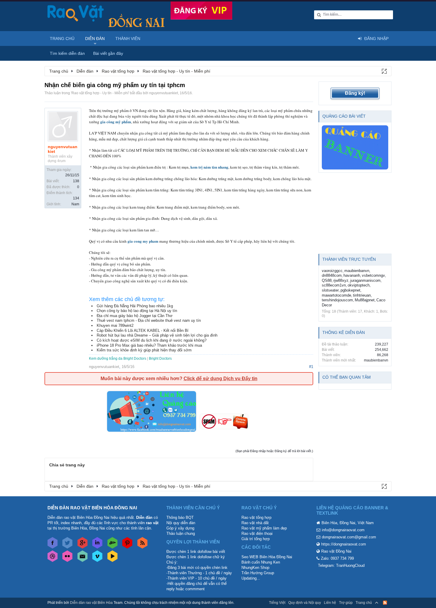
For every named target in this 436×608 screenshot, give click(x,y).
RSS (385, 603)
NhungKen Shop (255, 567)
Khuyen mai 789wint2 (115, 325)
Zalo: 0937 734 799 (337, 558)
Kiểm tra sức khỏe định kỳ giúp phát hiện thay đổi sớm (144, 350)
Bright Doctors (160, 358)
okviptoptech (359, 285)
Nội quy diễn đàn (180, 523)
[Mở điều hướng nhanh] (384, 71)
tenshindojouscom (337, 300)
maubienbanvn (356, 270)
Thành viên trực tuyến (349, 259)
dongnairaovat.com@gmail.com (349, 537)
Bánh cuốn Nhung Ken (260, 562)
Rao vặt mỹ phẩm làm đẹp (264, 528)
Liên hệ (330, 603)
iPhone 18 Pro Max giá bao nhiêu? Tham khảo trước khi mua (149, 345)
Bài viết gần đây (108, 53)
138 (76, 181)
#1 (311, 366)
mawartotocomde (336, 295)
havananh (351, 275)
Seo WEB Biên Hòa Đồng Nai (266, 557)
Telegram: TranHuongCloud (341, 565)
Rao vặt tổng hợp (256, 517)
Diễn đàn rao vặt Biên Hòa (91, 603)
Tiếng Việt (277, 603)
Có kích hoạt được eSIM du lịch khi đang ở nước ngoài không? (151, 340)
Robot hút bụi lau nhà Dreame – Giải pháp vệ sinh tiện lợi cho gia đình (157, 335)
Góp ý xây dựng (180, 528)
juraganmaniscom (365, 280)
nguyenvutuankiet (163, 93)
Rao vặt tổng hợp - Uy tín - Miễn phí (99, 93)
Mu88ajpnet (365, 300)
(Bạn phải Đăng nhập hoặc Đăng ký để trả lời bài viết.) (274, 451)
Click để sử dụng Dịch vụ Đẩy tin (220, 378)
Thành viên (127, 38)
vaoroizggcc (332, 270)
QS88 (327, 280)
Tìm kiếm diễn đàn (67, 53)
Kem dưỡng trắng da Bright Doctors (117, 358)
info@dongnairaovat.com (343, 530)
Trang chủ (62, 38)
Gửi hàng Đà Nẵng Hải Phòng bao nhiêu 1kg (135, 306)
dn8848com (332, 275)
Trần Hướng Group (257, 573)
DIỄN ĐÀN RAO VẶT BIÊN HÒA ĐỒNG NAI (92, 507)
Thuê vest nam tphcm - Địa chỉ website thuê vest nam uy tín (149, 320)
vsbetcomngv (373, 275)
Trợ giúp (346, 603)
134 (76, 198)
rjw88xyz (341, 280)
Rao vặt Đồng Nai (336, 551)
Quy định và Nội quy (304, 603)
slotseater (330, 290)
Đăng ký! (355, 93)
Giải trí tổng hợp (255, 539)
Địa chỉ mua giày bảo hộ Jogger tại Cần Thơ (135, 315)
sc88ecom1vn (334, 285)
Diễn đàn (95, 38)
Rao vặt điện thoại (257, 533)
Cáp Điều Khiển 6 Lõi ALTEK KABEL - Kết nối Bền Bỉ (142, 330)
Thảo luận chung (180, 533)
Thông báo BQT (180, 517)
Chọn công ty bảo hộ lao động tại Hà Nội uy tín (137, 310)
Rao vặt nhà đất (255, 523)
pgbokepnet (350, 290)
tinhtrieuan (362, 295)
